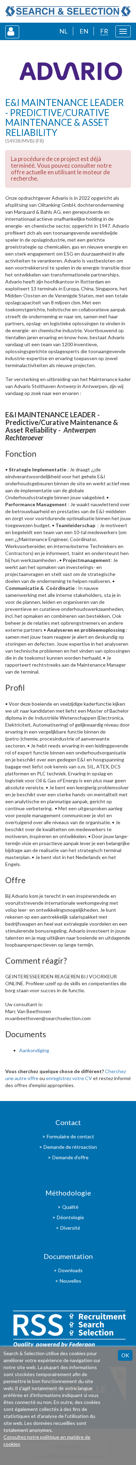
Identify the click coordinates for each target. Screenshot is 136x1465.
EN (84, 31)
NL (63, 31)
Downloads (70, 1270)
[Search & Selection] (68, 11)
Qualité (70, 1207)
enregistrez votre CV (69, 1078)
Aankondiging (34, 1050)
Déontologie (70, 1217)
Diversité (70, 1228)
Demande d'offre (70, 1157)
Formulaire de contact (70, 1136)
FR (104, 31)
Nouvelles (70, 1281)
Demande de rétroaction (70, 1147)
